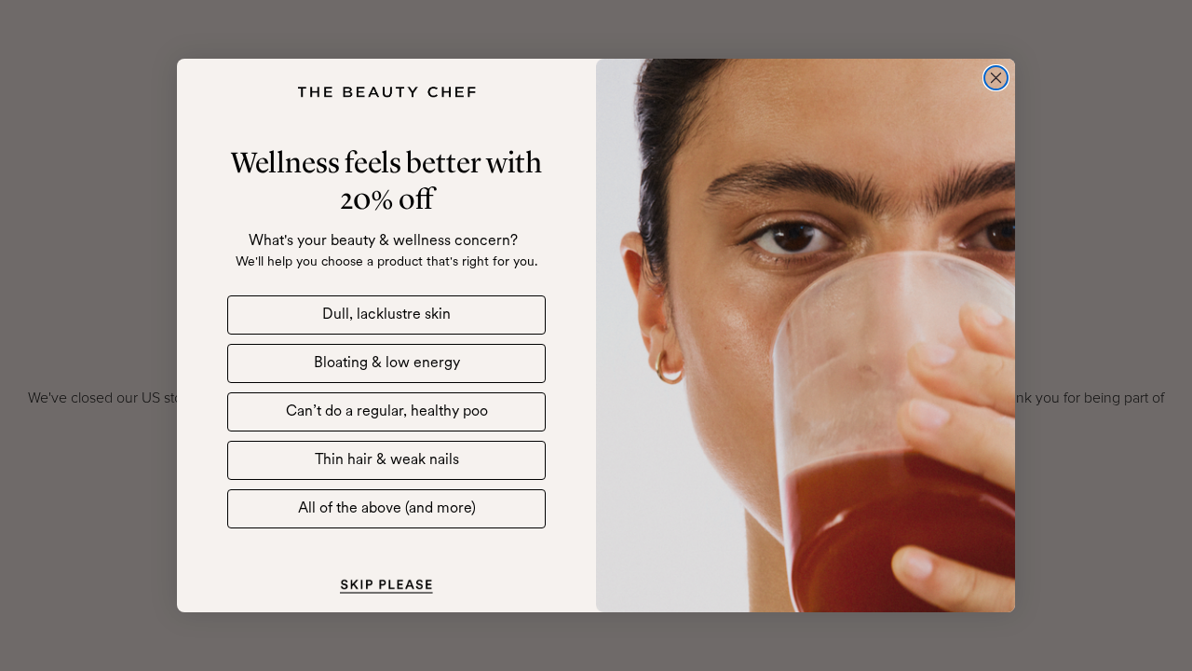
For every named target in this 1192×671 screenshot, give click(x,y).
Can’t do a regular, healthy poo (387, 411)
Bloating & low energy (387, 363)
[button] (386, 584)
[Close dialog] (996, 77)
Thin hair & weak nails (387, 460)
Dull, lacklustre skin (386, 315)
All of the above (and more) (387, 508)
